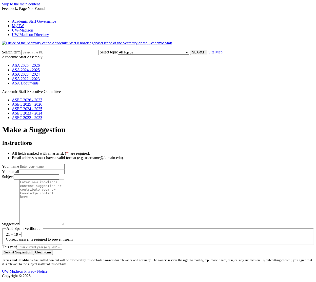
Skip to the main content (21, 4)
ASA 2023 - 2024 (26, 74)
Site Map (215, 52)
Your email (10, 171)
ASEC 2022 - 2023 (27, 118)
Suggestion (10, 224)
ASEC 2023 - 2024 (27, 113)
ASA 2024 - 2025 (26, 70)
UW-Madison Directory (30, 35)
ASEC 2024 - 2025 (27, 109)
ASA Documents (25, 83)
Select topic (109, 52)
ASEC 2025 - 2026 (27, 104)
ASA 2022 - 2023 (26, 79)
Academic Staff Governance (34, 21)
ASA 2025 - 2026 (26, 65)
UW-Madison (22, 30)
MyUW (18, 26)
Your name (10, 166)
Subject (8, 177)
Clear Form (43, 252)
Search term (11, 52)
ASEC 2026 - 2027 (27, 100)
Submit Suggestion (17, 252)
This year (9, 247)
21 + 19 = (13, 234)
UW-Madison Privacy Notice (24, 271)
